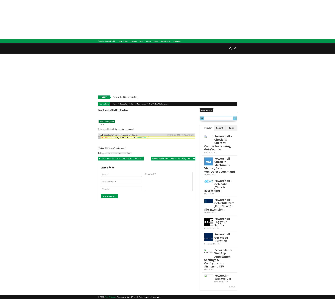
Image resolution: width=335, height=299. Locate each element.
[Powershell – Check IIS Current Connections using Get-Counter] (208, 137)
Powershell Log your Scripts (222, 222)
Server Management (138, 104)
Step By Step (123, 41)
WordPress (132, 297)
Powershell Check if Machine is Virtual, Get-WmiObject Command (219, 165)
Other (141, 41)
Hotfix (110, 153)
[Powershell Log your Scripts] (208, 222)
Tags (231, 128)
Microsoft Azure (166, 41)
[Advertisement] (167, 19)
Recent (219, 128)
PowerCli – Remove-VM (222, 277)
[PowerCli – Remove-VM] (208, 276)
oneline (118, 153)
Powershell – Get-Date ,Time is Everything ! (218, 185)
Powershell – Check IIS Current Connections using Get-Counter (218, 142)
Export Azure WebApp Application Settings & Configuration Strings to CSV (218, 258)
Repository (133, 41)
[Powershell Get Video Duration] (208, 237)
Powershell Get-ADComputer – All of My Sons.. (171, 158)
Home (115, 104)
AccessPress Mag (153, 297)
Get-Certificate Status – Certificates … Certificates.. (123, 158)
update (127, 153)
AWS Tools (177, 41)
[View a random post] (234, 48)
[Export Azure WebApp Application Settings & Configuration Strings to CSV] (208, 253)
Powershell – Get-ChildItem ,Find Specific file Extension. (219, 204)
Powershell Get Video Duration (128, 97)
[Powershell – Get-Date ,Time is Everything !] (208, 181)
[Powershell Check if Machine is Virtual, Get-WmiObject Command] (208, 161)
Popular (208, 128)
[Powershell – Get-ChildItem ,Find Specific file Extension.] (208, 201)
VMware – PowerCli (152, 41)
